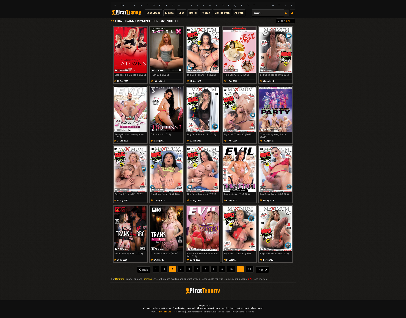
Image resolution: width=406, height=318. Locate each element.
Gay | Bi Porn (222, 12)
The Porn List (179, 312)
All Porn (239, 12)
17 (249, 269)
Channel (240, 312)
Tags (228, 312)
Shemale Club (210, 312)
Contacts (250, 312)
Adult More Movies (194, 312)
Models (221, 312)
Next (262, 269)
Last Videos (153, 12)
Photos (205, 12)
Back (144, 269)
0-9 (122, 5)
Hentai (193, 12)
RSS (234, 312)
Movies (169, 12)
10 (231, 269)
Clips (181, 12)
